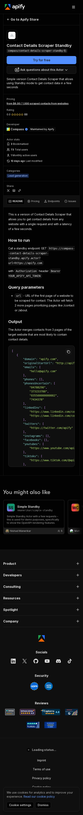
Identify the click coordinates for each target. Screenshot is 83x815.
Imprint (41, 760)
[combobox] (41, 70)
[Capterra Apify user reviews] (50, 712)
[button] (41, 563)
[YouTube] (47, 661)
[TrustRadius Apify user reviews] (33, 725)
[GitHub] (36, 661)
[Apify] (15, 7)
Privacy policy (41, 778)
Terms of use (41, 769)
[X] (24, 661)
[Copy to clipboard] (68, 352)
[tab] (16, 201)
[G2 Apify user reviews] (71, 712)
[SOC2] (49, 686)
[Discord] (58, 661)
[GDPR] (34, 686)
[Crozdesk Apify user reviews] (50, 725)
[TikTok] (69, 661)
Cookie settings (20, 805)
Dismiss (43, 805)
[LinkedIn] (13, 661)
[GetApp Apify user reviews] (10, 712)
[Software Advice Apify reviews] (27, 712)
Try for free (41, 60)
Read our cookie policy (39, 796)
